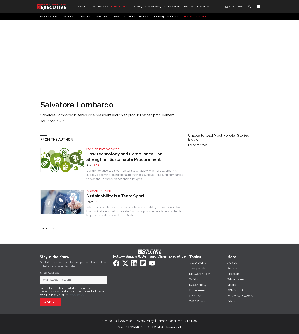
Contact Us (109, 321)
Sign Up (50, 301)
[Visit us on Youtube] (152, 263)
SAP (96, 165)
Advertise (126, 321)
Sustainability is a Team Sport (115, 195)
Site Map (191, 321)
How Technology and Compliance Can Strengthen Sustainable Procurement (124, 156)
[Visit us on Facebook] (116, 263)
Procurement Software (102, 149)
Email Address (50, 272)
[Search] (249, 6)
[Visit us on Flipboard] (143, 263)
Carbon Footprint (99, 191)
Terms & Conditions (169, 321)
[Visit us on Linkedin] (134, 263)
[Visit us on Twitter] (125, 263)
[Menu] (258, 6)
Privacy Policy (76, 295)
